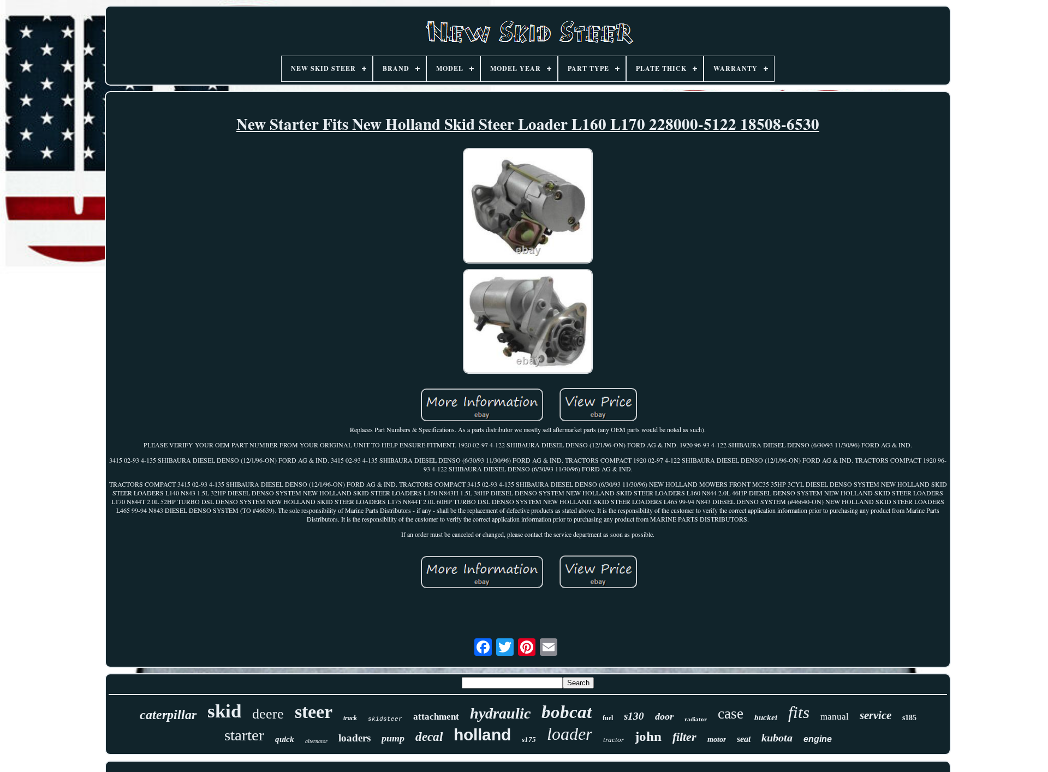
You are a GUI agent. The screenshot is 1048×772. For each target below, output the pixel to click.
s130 (634, 716)
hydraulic (500, 713)
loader (569, 734)
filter (684, 737)
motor (716, 739)
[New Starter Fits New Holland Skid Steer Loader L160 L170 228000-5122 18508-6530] (528, 206)
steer (313, 712)
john (648, 736)
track (350, 718)
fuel (608, 718)
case (730, 713)
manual (834, 716)
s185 (909, 718)
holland (482, 735)
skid (224, 711)
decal (429, 737)
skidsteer (385, 719)
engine (817, 739)
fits (798, 712)
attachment (436, 716)
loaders (354, 738)
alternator (316, 741)
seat (744, 739)
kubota (777, 738)
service (875, 715)
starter (244, 735)
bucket (765, 717)
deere (268, 714)
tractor (613, 739)
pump (393, 738)
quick (284, 739)
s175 (529, 739)
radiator (695, 719)
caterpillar (168, 715)
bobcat (566, 712)
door (664, 716)
